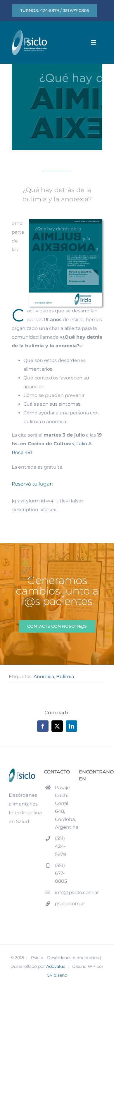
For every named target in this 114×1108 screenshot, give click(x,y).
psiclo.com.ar (62, 903)
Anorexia (44, 676)
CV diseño (57, 975)
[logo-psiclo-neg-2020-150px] (29, 32)
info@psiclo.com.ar (62, 892)
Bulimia (65, 676)
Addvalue (55, 966)
